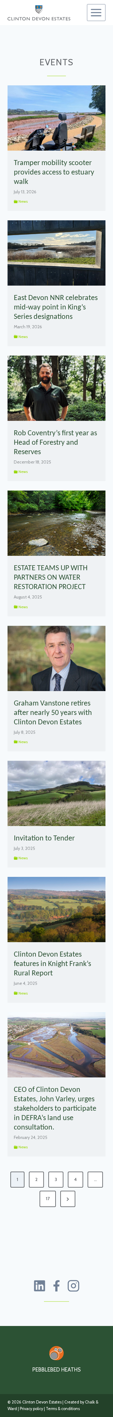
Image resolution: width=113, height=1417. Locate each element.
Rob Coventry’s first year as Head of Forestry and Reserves (55, 443)
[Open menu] (96, 12)
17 (48, 1198)
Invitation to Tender (44, 838)
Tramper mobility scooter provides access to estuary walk (54, 172)
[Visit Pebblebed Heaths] (56, 1353)
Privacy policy (31, 1408)
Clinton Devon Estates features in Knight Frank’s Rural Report (52, 964)
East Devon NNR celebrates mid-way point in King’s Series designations (56, 307)
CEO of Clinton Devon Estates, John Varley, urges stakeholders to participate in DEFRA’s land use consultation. (55, 1108)
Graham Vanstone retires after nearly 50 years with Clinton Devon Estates (53, 713)
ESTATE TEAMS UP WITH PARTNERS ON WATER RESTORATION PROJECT (51, 578)
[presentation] (56, 118)
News (23, 201)
